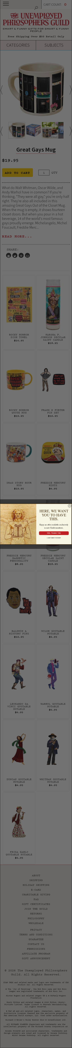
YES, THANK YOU (54, 533)
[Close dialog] (69, 505)
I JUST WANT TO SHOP (54, 537)
